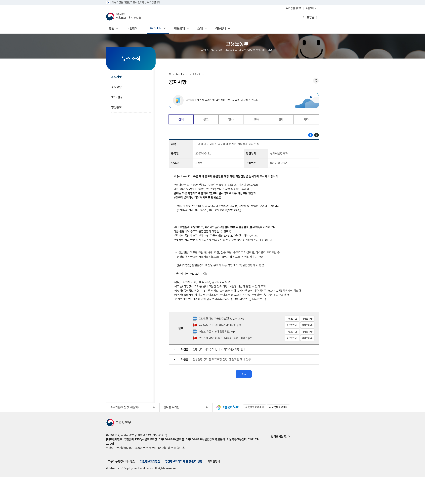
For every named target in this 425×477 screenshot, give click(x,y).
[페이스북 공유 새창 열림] (310, 134)
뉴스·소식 (156, 29)
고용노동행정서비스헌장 (121, 461)
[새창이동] (227, 407)
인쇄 (316, 81)
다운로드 (291, 318)
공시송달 (116, 87)
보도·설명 (117, 97)
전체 (181, 119)
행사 (231, 119)
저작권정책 (214, 461)
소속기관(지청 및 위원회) (124, 407)
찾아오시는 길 (279, 436)
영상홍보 (116, 107)
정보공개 (179, 30)
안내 (281, 119)
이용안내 (220, 30)
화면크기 (309, 8)
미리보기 (306, 318)
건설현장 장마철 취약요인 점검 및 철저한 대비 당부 (222, 359)
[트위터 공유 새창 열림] (316, 134)
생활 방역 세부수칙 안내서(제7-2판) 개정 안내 (219, 349)
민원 (111, 30)
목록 (243, 373)
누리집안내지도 (293, 8)
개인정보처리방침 (150, 461)
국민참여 (132, 30)
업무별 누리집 (171, 407)
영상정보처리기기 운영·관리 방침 (184, 461)
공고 (206, 119)
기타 (306, 119)
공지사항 (116, 77)
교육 (256, 119)
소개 (200, 30)
